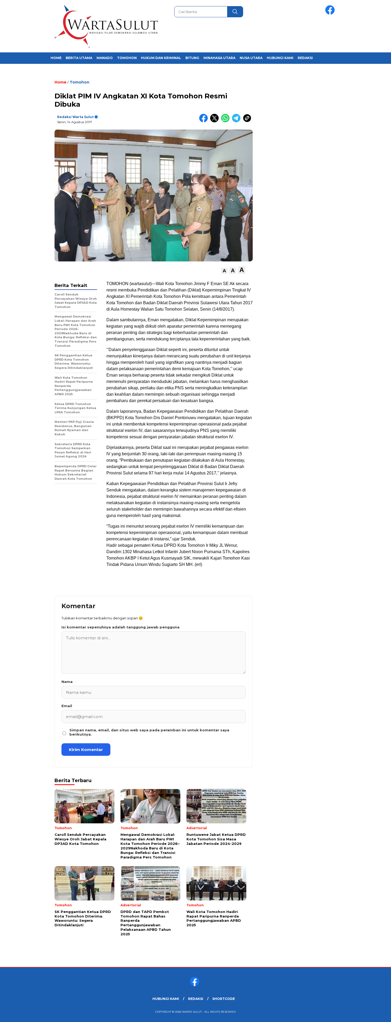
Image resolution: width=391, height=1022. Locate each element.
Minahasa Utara (219, 58)
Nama (67, 681)
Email (66, 706)
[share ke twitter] (215, 121)
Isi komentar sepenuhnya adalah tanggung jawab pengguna (120, 627)
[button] (224, 271)
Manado (105, 58)
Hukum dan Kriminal (161, 58)
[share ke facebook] (204, 121)
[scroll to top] (375, 1013)
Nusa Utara (251, 58)
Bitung (192, 58)
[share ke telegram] (237, 121)
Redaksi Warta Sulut (75, 117)
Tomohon (127, 58)
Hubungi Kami (280, 58)
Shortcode (223, 999)
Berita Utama (79, 58)
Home (56, 58)
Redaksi (305, 58)
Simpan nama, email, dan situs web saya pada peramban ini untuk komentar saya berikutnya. (149, 732)
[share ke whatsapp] (226, 121)
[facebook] (330, 13)
